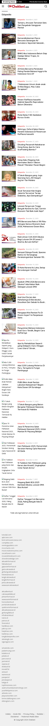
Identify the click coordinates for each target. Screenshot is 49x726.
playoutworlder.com (9, 696)
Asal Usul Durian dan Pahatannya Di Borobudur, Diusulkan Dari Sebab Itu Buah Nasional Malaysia (31, 301)
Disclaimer (15, 717)
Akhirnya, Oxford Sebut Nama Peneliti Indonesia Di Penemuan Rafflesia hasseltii (32, 131)
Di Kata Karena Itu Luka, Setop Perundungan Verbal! (31, 268)
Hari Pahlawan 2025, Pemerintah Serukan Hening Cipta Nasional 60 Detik (32, 448)
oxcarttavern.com (8, 553)
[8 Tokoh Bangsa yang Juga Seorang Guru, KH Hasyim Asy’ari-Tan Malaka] (9, 177)
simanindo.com (8, 648)
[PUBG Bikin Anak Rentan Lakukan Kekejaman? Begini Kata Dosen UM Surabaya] (9, 387)
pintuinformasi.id (8, 597)
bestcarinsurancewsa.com (12, 540)
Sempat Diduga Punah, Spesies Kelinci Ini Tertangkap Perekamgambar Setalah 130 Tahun (32, 256)
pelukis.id (5, 656)
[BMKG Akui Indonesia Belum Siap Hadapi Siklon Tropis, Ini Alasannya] (9, 55)
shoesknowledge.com (10, 558)
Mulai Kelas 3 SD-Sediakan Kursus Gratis (29, 116)
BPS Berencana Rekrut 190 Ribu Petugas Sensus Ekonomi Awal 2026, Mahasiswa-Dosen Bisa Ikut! (32, 225)
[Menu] (3, 6)
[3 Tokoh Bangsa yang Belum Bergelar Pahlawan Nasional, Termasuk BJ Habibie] (9, 409)
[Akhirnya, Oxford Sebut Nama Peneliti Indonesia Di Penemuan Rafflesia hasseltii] (9, 131)
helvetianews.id (7, 574)
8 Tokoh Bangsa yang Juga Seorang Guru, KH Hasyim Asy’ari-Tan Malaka (30, 178)
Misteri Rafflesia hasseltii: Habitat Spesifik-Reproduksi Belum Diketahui (30, 102)
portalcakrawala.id (9, 604)
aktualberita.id (7, 591)
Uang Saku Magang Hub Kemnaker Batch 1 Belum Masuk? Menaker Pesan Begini (31, 162)
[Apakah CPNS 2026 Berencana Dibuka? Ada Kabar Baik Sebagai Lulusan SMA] (9, 283)
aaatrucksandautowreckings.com (14, 688)
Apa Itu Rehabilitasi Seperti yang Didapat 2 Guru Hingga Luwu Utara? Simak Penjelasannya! (30, 347)
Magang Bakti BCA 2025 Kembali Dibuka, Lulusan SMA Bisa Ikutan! (31, 485)
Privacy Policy (28, 714)
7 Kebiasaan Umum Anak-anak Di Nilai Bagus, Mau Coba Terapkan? (32, 86)
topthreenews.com (9, 685)
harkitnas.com (7, 634)
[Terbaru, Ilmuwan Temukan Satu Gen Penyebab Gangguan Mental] (9, 24)
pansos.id (5, 620)
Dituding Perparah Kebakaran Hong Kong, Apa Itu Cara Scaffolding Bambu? (31, 147)
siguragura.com (8, 642)
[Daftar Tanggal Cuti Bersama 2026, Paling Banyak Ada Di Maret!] (9, 501)
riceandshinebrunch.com (11, 556)
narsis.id (5, 618)
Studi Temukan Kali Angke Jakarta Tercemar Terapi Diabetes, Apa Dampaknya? (30, 193)
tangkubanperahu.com (10, 636)
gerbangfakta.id (8, 613)
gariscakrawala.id (8, 569)
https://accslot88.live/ (10, 521)
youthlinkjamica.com (10, 690)
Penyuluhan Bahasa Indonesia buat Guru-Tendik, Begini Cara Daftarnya (31, 330)
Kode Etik (17, 714)
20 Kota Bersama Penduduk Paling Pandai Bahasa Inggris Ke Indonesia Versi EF (32, 71)
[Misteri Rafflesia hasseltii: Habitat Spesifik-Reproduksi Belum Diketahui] (9, 101)
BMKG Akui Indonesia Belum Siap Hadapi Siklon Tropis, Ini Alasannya (32, 56)
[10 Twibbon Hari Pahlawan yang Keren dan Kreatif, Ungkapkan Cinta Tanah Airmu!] (9, 466)
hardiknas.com (7, 626)
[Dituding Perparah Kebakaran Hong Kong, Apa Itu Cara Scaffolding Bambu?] (9, 146)
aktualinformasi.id (8, 561)
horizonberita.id (8, 602)
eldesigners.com (8, 701)
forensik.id (6, 623)
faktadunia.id (7, 564)
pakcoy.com (6, 628)
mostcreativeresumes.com (12, 551)
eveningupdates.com (10, 545)
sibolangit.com (7, 639)
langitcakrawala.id (8, 577)
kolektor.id (6, 653)
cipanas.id (5, 664)
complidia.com (7, 543)
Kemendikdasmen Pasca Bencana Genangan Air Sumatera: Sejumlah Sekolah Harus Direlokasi (31, 42)
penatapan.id (7, 680)
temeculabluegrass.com (11, 698)
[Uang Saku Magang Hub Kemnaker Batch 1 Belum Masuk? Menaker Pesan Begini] (9, 161)
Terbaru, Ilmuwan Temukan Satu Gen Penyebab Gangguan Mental (32, 25)
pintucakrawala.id (8, 582)
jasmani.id (6, 661)
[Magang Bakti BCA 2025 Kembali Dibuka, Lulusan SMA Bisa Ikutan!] (9, 484)
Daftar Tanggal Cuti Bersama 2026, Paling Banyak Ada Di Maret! (31, 501)
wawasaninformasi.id (10, 599)
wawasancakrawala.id (10, 585)
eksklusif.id (6, 666)
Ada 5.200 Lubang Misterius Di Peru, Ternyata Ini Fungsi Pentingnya (31, 368)
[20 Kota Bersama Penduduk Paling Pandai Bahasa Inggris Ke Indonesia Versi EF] (9, 70)
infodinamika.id (7, 615)
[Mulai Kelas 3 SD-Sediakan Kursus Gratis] (9, 116)
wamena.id (6, 674)
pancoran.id (6, 659)
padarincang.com (8, 651)
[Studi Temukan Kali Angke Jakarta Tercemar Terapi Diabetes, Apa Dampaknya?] (9, 192)
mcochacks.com (8, 548)
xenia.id (4, 672)
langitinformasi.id (8, 580)
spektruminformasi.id (10, 607)
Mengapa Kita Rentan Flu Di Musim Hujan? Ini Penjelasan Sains (30, 315)
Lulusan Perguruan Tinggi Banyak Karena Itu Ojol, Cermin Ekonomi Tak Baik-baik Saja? (32, 208)
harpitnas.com (7, 631)
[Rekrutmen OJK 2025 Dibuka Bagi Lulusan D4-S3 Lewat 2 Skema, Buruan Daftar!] (9, 238)
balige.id (5, 682)
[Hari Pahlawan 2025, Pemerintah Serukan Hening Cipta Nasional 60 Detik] (9, 448)
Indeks (8, 714)
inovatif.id (5, 669)
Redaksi (40, 714)
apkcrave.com (7, 537)
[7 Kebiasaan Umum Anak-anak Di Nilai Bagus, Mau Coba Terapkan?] (9, 86)
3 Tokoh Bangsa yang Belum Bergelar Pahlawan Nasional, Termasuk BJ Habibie (31, 407)
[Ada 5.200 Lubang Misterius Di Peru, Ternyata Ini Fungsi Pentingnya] (9, 367)
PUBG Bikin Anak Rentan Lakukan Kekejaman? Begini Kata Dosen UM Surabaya (30, 384)
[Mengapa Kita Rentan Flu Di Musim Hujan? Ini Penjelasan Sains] (9, 314)
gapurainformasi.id (9, 566)
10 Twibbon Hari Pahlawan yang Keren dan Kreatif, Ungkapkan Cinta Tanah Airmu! (32, 465)
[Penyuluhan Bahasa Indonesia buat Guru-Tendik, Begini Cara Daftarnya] (9, 329)
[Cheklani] (18, 6)
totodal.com (6, 535)
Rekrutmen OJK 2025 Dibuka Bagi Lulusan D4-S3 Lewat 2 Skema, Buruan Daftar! (31, 239)
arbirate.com (7, 693)
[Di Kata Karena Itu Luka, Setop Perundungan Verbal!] (9, 268)
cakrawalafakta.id (8, 594)
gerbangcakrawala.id (9, 572)
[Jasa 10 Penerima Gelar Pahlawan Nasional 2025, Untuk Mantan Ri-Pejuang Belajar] (9, 430)
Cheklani (32, 720)
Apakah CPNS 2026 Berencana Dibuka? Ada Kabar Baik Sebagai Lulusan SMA (31, 284)
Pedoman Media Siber (30, 717)
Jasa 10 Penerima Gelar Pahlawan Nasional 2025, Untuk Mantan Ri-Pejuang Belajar (32, 429)
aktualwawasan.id (8, 610)
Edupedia (21, 19)
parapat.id (5, 677)
